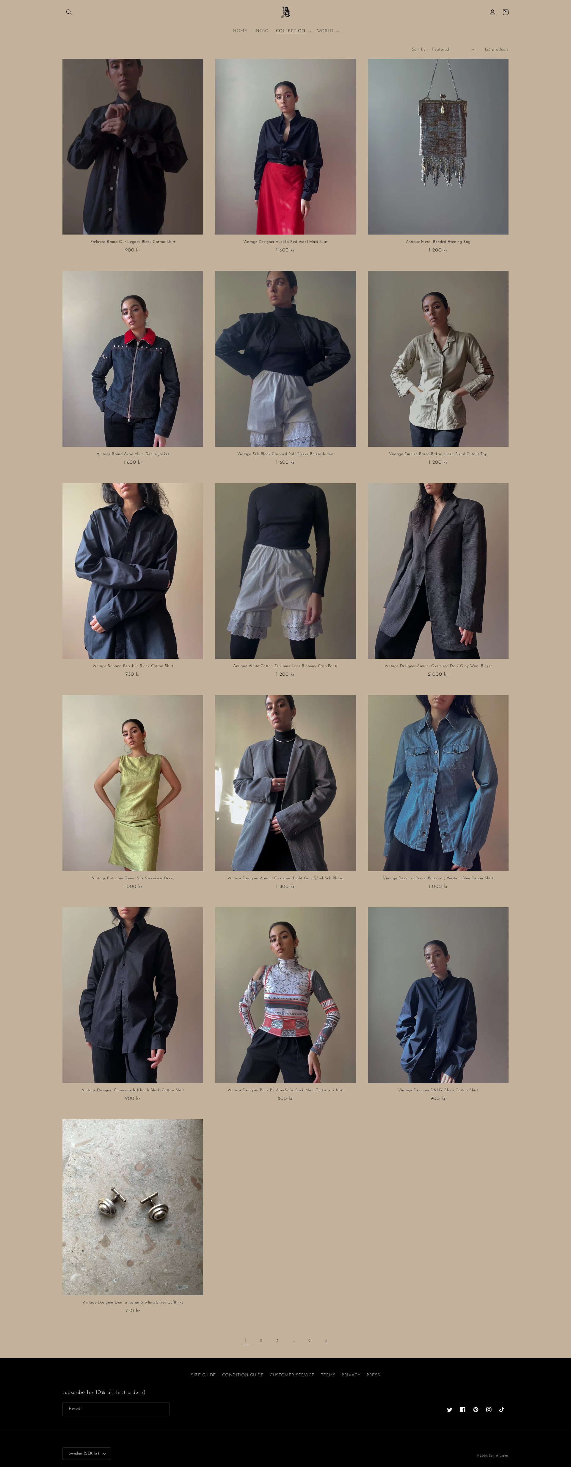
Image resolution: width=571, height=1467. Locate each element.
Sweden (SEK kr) (84, 1453)
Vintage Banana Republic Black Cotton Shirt (132, 666)
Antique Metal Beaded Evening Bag (438, 242)
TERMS (328, 1375)
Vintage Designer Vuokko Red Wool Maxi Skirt (285, 242)
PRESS (373, 1375)
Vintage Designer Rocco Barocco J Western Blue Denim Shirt (438, 878)
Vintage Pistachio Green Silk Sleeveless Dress (133, 878)
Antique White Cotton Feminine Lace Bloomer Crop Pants (285, 666)
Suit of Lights (499, 1455)
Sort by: (419, 49)
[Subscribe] (162, 1409)
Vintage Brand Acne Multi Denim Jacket (133, 454)
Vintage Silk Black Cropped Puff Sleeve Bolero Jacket (285, 454)
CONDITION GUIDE (243, 1375)
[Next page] (325, 1340)
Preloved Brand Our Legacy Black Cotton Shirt (132, 242)
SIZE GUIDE (203, 1375)
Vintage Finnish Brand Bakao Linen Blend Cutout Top (438, 454)
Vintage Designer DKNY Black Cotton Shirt (438, 1090)
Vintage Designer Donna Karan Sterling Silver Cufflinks (132, 1302)
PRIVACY (351, 1375)
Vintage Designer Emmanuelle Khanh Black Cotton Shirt (133, 1090)
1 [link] (245, 1340)
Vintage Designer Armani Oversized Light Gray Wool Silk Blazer (286, 878)
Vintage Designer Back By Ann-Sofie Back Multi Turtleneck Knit (286, 1090)
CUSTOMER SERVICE (292, 1375)
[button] (69, 12)
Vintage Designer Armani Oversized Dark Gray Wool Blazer (438, 666)
